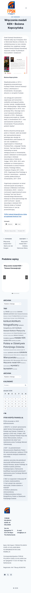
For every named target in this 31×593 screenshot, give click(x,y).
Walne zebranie (17, 354)
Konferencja (21, 318)
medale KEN (21, 231)
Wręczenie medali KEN (11, 362)
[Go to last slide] (4, 277)
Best (4, 311)
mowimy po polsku (16, 340)
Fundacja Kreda (16, 316)
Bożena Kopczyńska (10, 231)
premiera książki (20, 349)
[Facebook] (4, 574)
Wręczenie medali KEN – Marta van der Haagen (8, 243)
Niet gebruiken (15, 17)
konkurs (7, 321)
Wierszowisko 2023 (18, 360)
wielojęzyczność (24, 354)
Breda (7, 311)
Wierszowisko (9, 357)
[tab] (12, 293)
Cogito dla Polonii (13, 311)
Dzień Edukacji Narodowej (21, 313)
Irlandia (16, 318)
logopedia (11, 338)
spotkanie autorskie (13, 352)
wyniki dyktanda (6, 365)
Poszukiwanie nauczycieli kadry (9, 349)
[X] (8, 574)
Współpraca (23, 362)
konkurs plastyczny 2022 (8, 333)
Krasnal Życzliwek (18, 333)
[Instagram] (11, 574)
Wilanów (25, 360)
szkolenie (23, 352)
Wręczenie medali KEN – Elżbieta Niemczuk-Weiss (22, 243)
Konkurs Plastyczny (17, 331)
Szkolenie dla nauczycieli (8, 354)
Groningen (12, 318)
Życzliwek (15, 368)
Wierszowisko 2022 (8, 360)
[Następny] (26, 277)
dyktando (19, 311)
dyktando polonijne (8, 314)
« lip (4, 413)
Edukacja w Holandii (7, 316)
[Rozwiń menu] (26, 8)
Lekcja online (10, 335)
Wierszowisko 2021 (21, 357)
